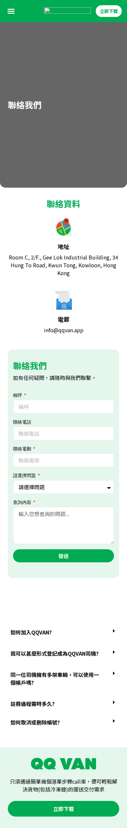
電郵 (63, 319)
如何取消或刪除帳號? (35, 722)
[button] (11, 11)
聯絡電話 (22, 422)
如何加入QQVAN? (31, 632)
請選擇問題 (25, 475)
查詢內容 (22, 502)
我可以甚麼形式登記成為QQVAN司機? (54, 653)
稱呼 (18, 395)
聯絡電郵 (22, 449)
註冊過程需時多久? (32, 704)
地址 (63, 246)
